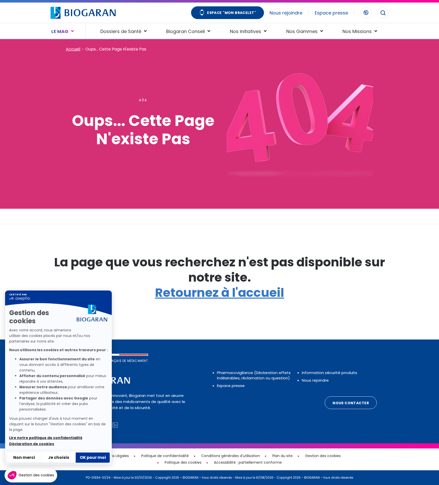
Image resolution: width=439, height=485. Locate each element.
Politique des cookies (183, 462)
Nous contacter (351, 403)
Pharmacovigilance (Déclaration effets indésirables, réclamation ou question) (254, 375)
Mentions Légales (113, 455)
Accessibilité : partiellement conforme (248, 462)
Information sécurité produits (329, 372)
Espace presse (331, 13)
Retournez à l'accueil (219, 292)
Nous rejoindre (286, 13)
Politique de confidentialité (165, 455)
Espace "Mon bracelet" (231, 12)
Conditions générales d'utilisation (230, 455)
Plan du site (282, 455)
